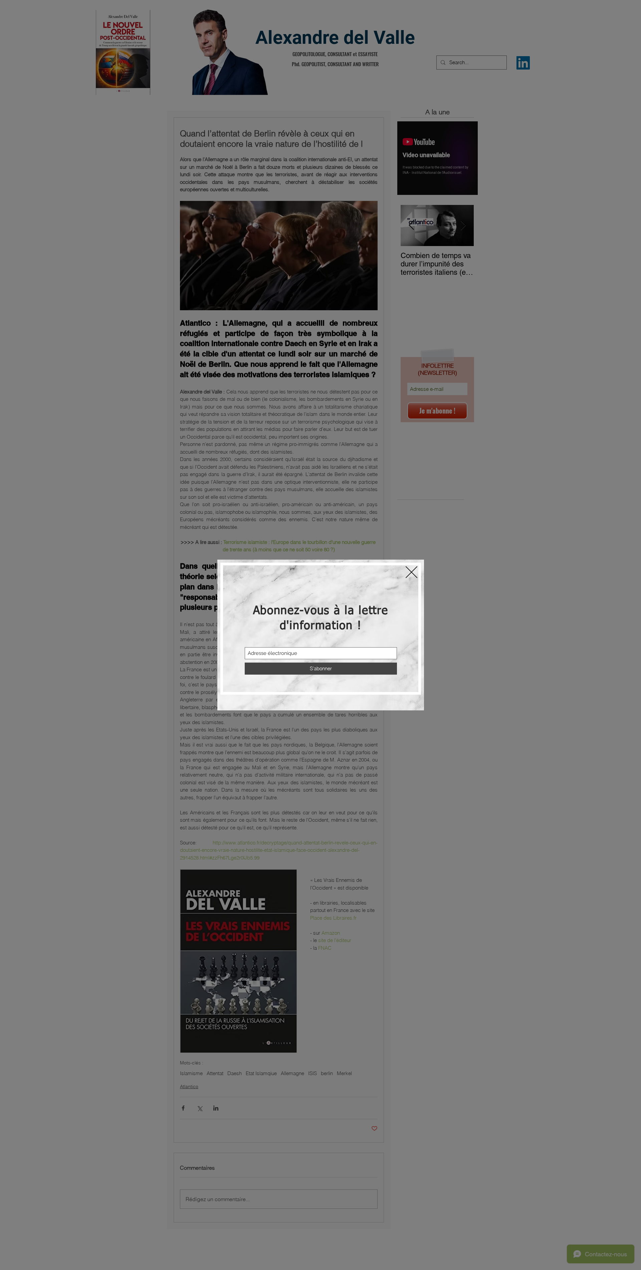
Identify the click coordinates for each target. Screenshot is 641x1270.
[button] (411, 572)
